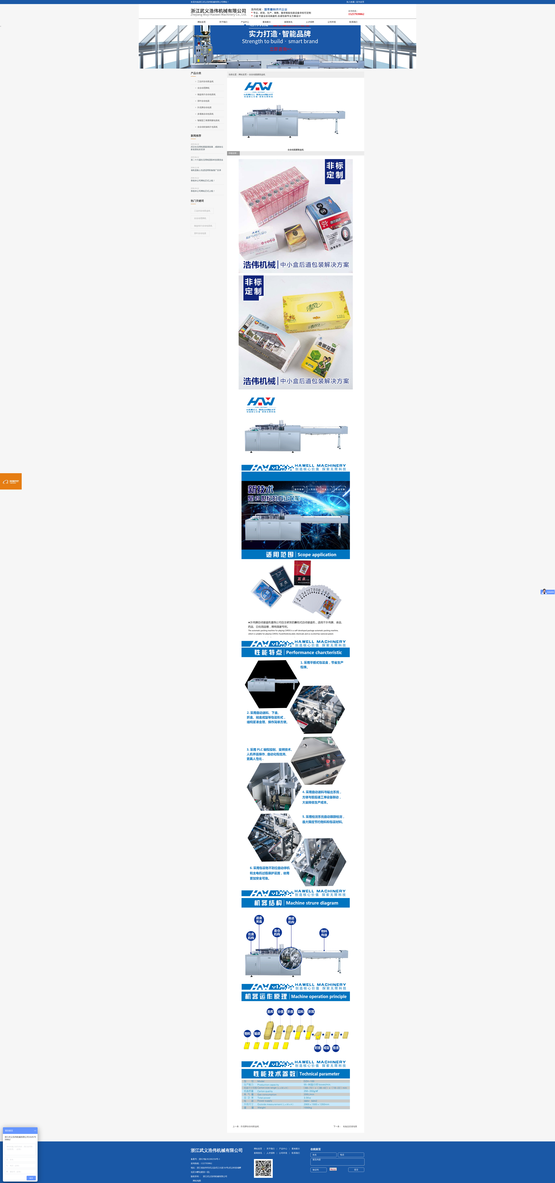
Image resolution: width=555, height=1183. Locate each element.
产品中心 (245, 22)
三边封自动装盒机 (205, 81)
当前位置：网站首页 (238, 74)
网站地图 (196, 1181)
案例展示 (267, 22)
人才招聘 (310, 22)
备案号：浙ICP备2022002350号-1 (205, 1159)
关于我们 (223, 22)
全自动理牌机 (203, 88)
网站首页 (202, 22)
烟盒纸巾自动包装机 (206, 94)
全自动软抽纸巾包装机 (207, 127)
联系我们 (353, 22)
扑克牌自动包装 (204, 107)
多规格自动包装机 (205, 114)
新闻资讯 (288, 22)
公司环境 (332, 22)
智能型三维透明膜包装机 (208, 120)
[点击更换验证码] (333, 1169)
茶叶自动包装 (203, 101)
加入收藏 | (351, 2)
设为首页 (360, 2)
